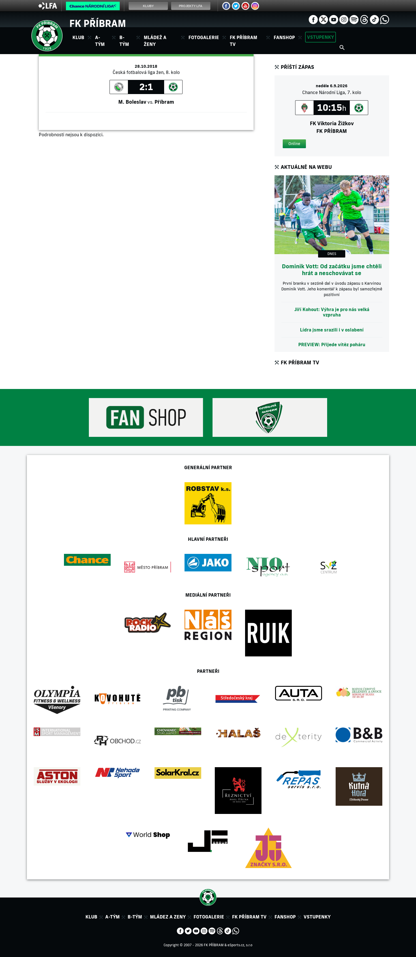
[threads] (364, 19)
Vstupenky (320, 37)
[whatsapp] (384, 19)
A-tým (112, 917)
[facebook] (313, 19)
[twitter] (323, 19)
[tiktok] (374, 19)
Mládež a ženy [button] (155, 41)
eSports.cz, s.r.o (240, 945)
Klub (91, 917)
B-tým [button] (124, 41)
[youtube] (333, 19)
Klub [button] (78, 37)
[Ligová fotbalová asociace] (47, 7)
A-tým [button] (100, 41)
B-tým (135, 917)
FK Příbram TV (243, 41)
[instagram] (343, 19)
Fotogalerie (203, 37)
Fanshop (284, 37)
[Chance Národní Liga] (93, 7)
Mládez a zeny (168, 917)
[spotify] (354, 19)
